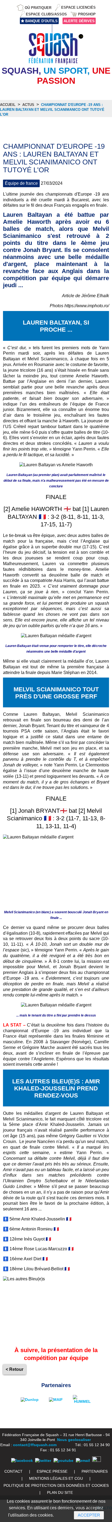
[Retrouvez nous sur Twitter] (43, 1460)
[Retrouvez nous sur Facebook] (22, 1460)
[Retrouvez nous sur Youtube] (63, 1460)
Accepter (89, 1515)
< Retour (14, 1369)
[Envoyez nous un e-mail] (83, 1460)
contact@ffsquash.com (35, 1445)
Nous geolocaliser (74, 1439)
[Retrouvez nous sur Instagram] (96, 1460)
